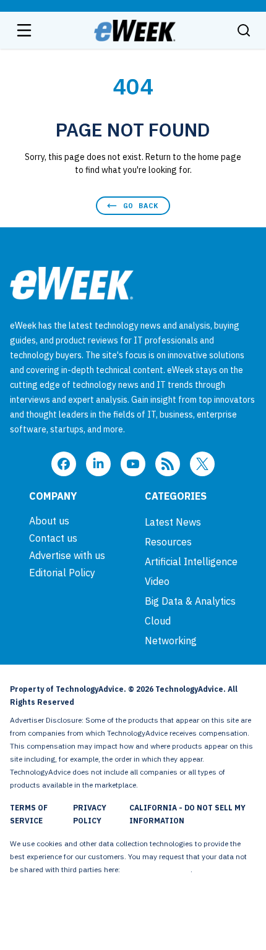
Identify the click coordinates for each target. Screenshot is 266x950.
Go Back (140, 205)
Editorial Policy (62, 573)
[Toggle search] (243, 30)
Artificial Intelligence (191, 561)
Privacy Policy (89, 814)
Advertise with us (67, 555)
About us (49, 521)
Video (157, 581)
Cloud (158, 621)
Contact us (53, 538)
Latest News (173, 522)
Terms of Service (29, 814)
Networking (171, 640)
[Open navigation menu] (24, 30)
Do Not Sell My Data (156, 869)
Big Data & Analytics (190, 601)
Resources (168, 542)
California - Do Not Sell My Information (187, 814)
